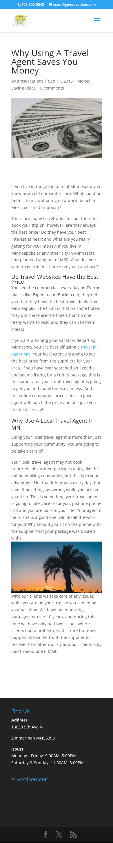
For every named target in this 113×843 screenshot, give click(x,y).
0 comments (52, 88)
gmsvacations (30, 81)
